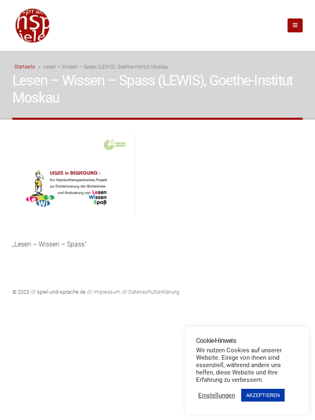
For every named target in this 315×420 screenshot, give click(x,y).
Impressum (107, 292)
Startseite (24, 67)
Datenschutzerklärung (153, 292)
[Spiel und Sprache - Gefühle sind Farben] (32, 25)
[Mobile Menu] (295, 25)
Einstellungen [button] (216, 395)
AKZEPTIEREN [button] (263, 395)
